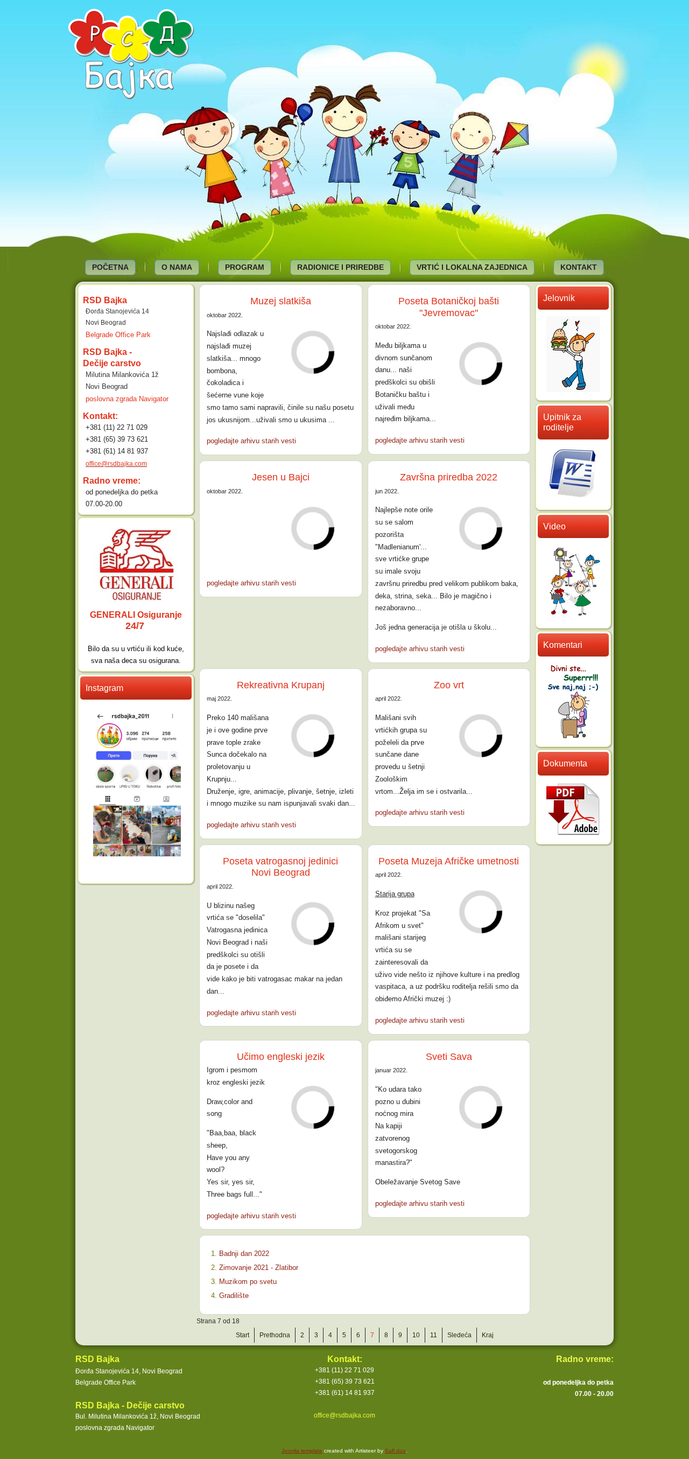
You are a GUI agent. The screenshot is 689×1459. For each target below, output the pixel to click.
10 (416, 1335)
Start (242, 1335)
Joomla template (302, 1451)
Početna (110, 267)
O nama (176, 267)
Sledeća (459, 1335)
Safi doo (395, 1451)
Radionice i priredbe (340, 267)
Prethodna (274, 1335)
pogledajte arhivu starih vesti (251, 441)
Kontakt (578, 267)
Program (244, 267)
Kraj (488, 1335)
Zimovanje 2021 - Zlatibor (258, 1267)
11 (433, 1335)
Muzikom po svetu (248, 1282)
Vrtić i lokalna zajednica (472, 267)
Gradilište (234, 1296)
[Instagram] (137, 853)
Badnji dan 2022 (244, 1253)
